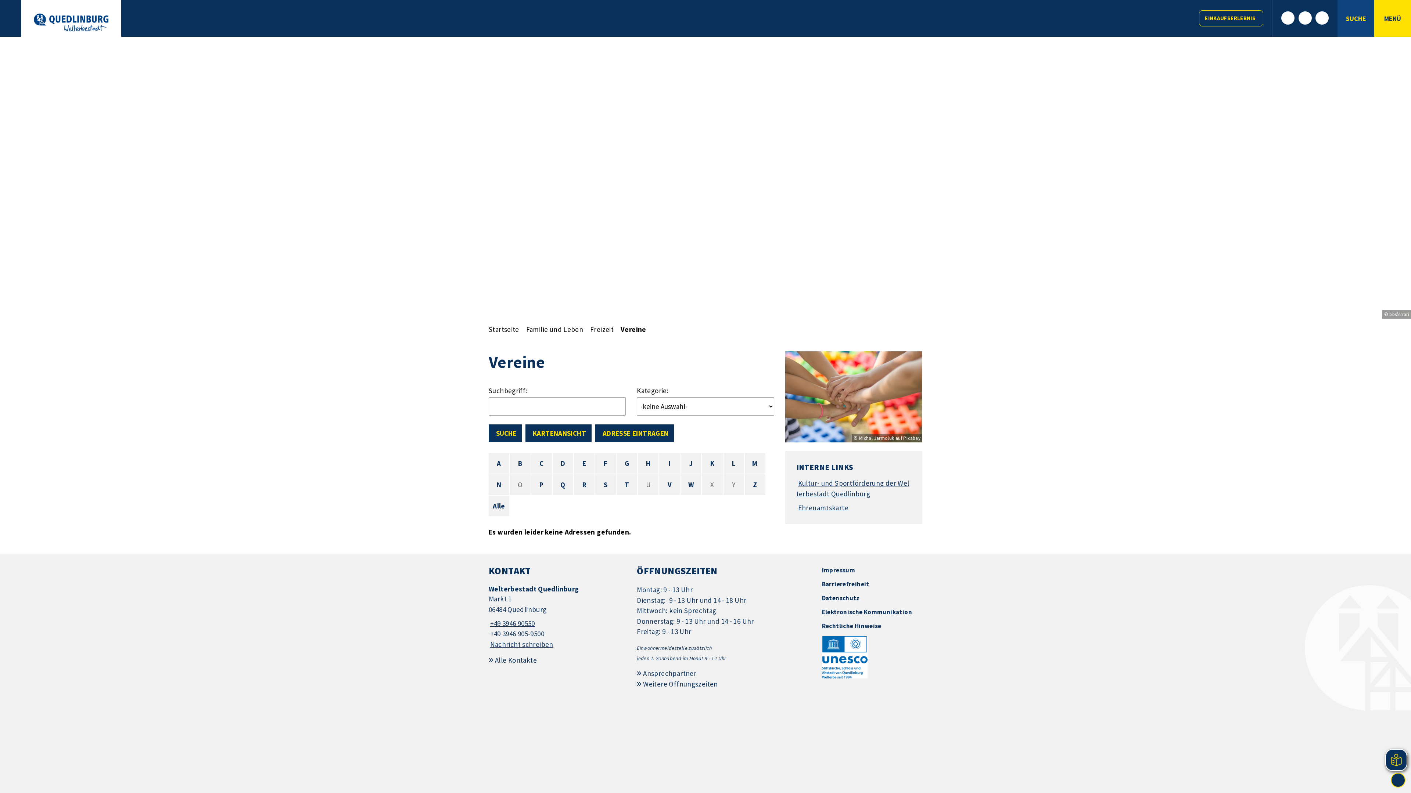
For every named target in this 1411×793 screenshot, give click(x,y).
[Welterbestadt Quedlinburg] (557, 616)
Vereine (633, 329)
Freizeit (602, 329)
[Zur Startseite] (71, 22)
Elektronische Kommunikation (867, 612)
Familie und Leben (554, 329)
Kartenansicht (559, 433)
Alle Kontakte (516, 660)
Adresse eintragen (635, 433)
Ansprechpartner (669, 673)
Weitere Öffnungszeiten (680, 684)
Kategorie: (652, 390)
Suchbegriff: (508, 390)
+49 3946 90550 (512, 623)
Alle (499, 505)
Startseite (504, 329)
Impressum (838, 570)
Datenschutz (841, 598)
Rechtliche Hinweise (852, 626)
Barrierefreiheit (845, 584)
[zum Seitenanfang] (1398, 780)
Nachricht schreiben (521, 644)
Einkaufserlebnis (1230, 18)
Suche (506, 433)
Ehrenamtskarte (823, 507)
